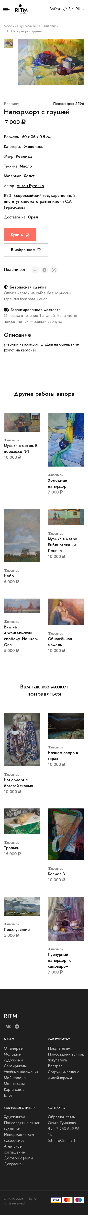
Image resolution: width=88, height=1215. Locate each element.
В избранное (23, 250)
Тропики (11, 848)
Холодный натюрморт (58, 483)
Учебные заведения (21, 1072)
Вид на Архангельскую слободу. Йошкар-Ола (21, 636)
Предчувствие (17, 929)
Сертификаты (15, 1066)
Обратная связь (61, 1117)
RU (78, 9)
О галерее (13, 1048)
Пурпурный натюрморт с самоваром (59, 960)
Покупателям (59, 1048)
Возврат (55, 1066)
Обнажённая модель (60, 642)
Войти (54, 9)
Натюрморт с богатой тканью (18, 783)
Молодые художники (20, 26)
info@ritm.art (64, 1140)
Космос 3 (56, 874)
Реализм (11, 104)
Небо (9, 576)
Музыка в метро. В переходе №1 (21, 448)
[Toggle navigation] (6, 9)
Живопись (50, 26)
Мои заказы (14, 1083)
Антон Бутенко (30, 186)
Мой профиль (15, 1078)
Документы (13, 1164)
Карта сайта (14, 1089)
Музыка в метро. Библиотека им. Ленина (63, 544)
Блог (8, 1095)
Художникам (14, 1117)
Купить (17, 234)
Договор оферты (18, 1158)
